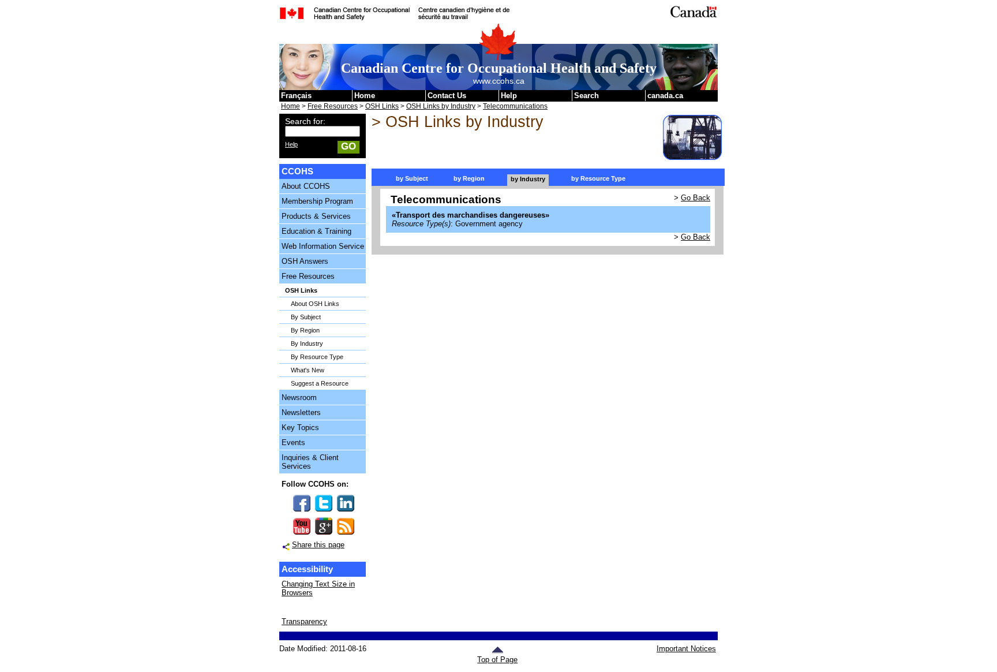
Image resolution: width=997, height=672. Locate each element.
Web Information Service (323, 246)
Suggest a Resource (319, 383)
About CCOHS (306, 186)
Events (293, 442)
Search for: (305, 121)
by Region (469, 178)
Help (509, 95)
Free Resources (333, 106)
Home (364, 95)
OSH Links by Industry (440, 106)
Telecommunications (515, 106)
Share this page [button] (318, 544)
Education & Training (316, 231)
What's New (307, 370)
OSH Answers (305, 261)
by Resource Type (598, 178)
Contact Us (447, 95)
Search (586, 95)
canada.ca (665, 95)
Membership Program (317, 201)
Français (296, 95)
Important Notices (686, 648)
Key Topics (300, 427)
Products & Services (316, 216)
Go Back (695, 197)
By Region (305, 330)
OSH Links (382, 106)
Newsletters (301, 412)
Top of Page (497, 659)
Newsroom (299, 397)
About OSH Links (315, 303)
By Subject (306, 316)
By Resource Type (317, 356)
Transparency (304, 621)
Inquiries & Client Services (310, 462)
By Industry (307, 343)
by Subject (412, 178)
